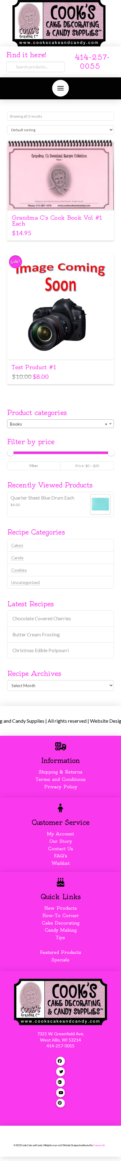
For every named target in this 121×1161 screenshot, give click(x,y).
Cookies (19, 570)
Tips (60, 937)
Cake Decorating (60, 923)
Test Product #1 (34, 367)
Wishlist (61, 863)
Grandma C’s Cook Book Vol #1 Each (56, 220)
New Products (60, 908)
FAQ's (60, 856)
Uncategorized (25, 582)
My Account (60, 834)
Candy (17, 557)
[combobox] (60, 423)
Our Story (60, 841)
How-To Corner (61, 915)
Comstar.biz (99, 1145)
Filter (33, 466)
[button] (60, 88)
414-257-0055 (60, 1045)
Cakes (17, 545)
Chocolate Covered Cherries (41, 618)
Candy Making (61, 930)
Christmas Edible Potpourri (40, 650)
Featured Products (60, 952)
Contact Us (60, 848)
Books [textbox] (58, 424)
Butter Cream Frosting (36, 634)
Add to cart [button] (61, 199)
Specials (60, 960)
